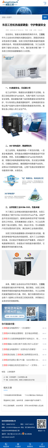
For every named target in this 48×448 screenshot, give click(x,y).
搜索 (45, 17)
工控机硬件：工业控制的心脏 (18, 377)
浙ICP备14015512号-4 (14, 434)
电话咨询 (6, 446)
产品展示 (18, 446)
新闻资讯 (30, 446)
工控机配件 (11, 371)
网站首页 (42, 446)
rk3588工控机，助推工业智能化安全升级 (21, 380)
